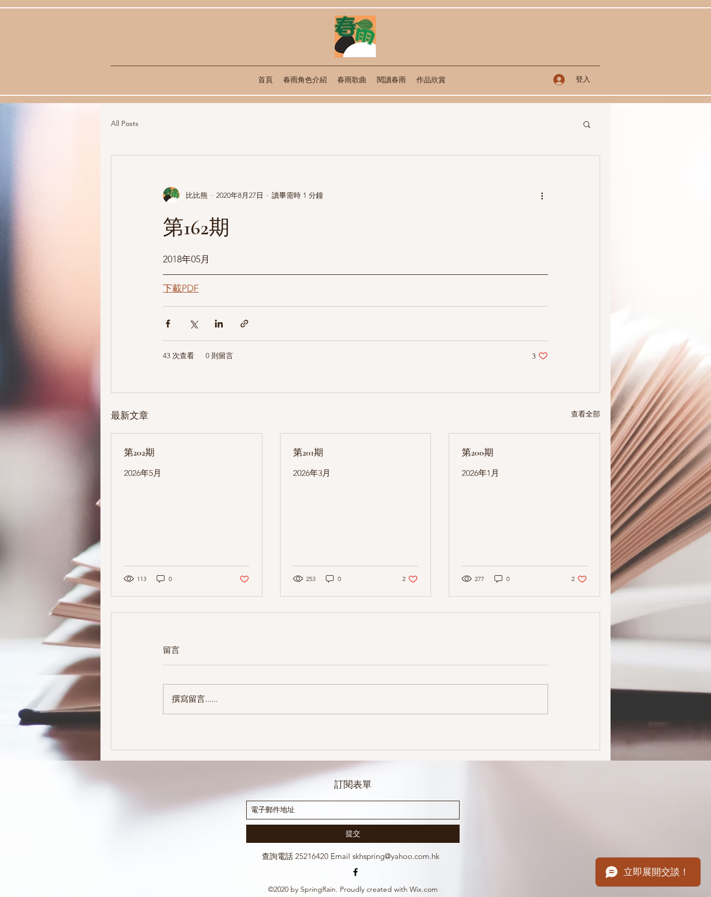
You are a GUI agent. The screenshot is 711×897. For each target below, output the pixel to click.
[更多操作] (542, 195)
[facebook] (355, 872)
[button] (587, 124)
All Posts (124, 123)
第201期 (308, 452)
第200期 (477, 452)
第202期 (139, 452)
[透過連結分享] (244, 324)
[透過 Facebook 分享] (168, 324)
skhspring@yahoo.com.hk (395, 856)
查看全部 (585, 414)
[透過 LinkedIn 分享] (219, 324)
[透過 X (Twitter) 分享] (193, 324)
